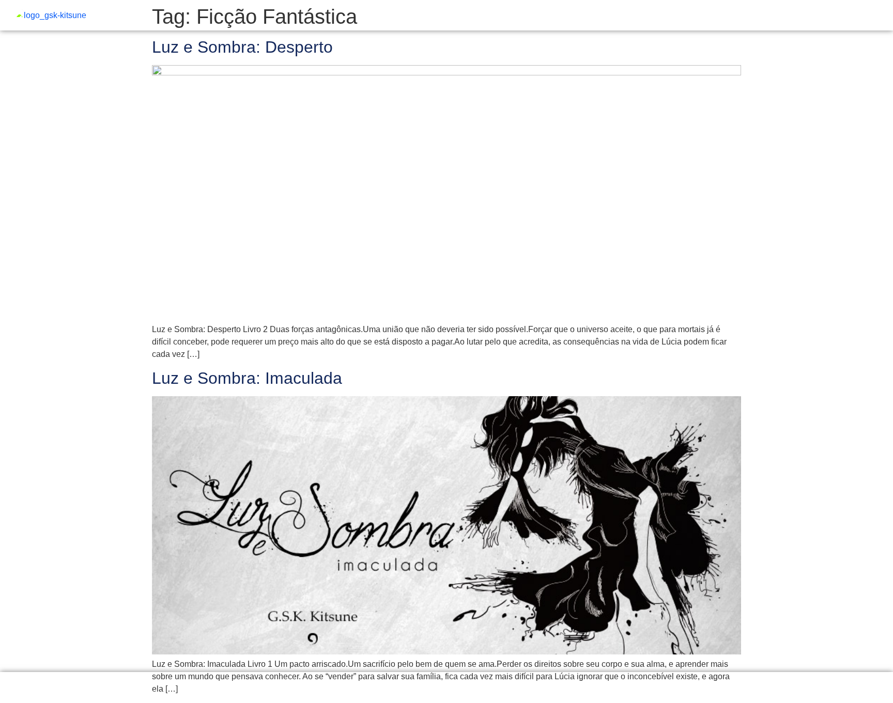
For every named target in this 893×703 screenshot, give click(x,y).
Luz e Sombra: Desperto (242, 47)
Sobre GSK (856, 15)
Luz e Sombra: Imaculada (247, 378)
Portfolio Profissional (678, 15)
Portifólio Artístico (769, 15)
